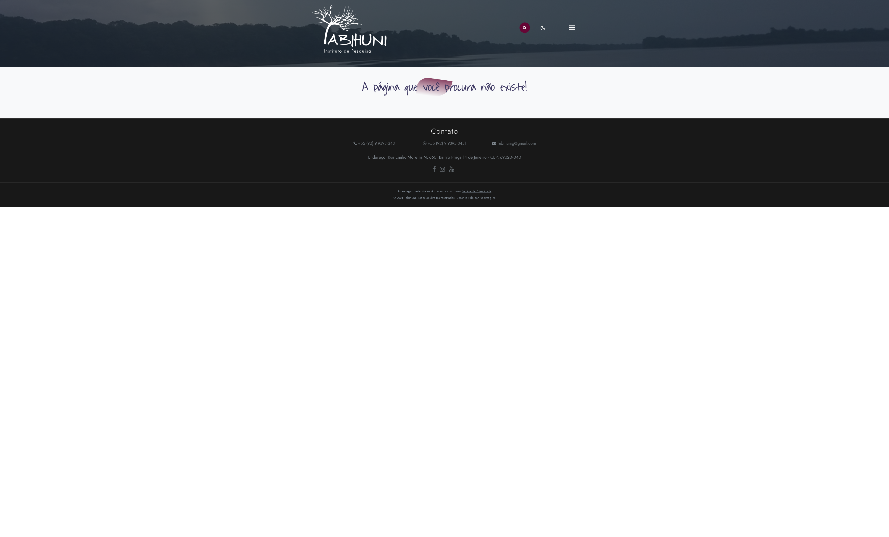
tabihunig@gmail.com (517, 143)
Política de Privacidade (476, 191)
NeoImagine (488, 198)
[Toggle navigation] (572, 28)
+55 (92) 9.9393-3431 (377, 143)
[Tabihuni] (349, 27)
